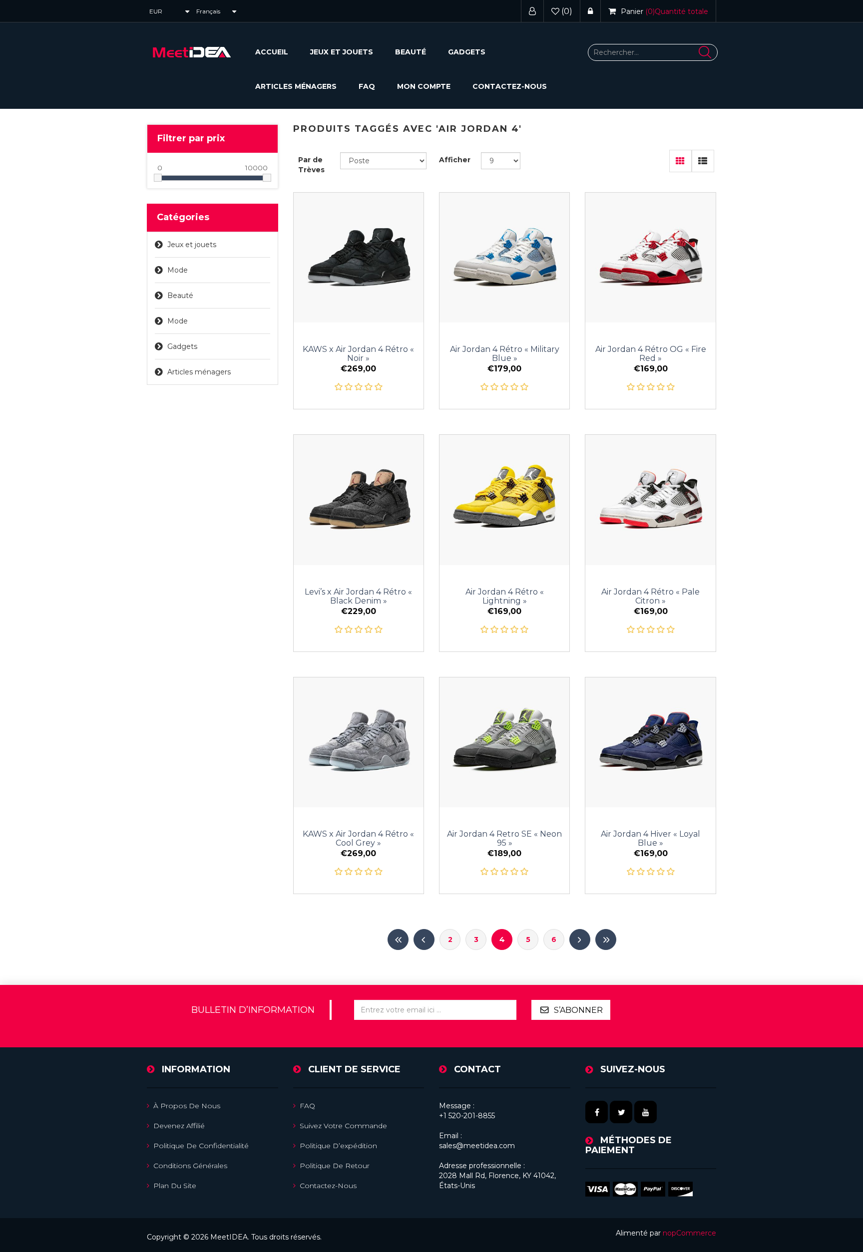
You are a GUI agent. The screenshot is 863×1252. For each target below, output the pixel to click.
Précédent (424, 939)
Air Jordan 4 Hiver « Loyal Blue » (650, 839)
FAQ (367, 86)
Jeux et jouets (341, 51)
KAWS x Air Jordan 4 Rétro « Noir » (358, 354)
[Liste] (703, 161)
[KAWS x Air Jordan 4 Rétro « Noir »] (359, 257)
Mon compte (423, 86)
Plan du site (174, 1185)
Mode (177, 270)
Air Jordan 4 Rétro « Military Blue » (504, 354)
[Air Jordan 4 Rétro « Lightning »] (504, 500)
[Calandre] (680, 161)
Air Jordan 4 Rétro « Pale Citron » (650, 597)
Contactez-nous (509, 86)
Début (398, 939)
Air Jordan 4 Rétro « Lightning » (504, 597)
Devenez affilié (179, 1125)
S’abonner (578, 1010)
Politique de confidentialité (201, 1145)
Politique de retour (335, 1165)
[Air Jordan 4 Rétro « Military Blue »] (504, 257)
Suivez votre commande (343, 1125)
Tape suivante (579, 939)
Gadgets (466, 51)
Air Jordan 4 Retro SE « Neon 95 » (504, 839)
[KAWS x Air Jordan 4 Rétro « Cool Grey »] (359, 742)
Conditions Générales (190, 1165)
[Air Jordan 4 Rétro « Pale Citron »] (650, 500)
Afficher (454, 159)
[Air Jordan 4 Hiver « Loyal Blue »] (650, 742)
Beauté (410, 51)
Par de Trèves (311, 164)
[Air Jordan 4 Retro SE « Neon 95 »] (504, 742)
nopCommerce (689, 1233)
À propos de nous (186, 1105)
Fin (605, 939)
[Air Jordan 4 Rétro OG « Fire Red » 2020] (650, 257)
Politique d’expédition (338, 1145)
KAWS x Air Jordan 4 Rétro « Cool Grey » (358, 839)
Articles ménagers (296, 86)
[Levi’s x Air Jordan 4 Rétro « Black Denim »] (359, 500)
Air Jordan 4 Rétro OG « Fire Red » (650, 354)
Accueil (271, 51)
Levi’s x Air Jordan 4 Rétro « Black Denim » (358, 597)
